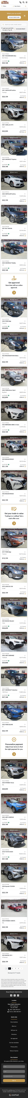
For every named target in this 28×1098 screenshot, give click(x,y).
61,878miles (23, 426)
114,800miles (22, 692)
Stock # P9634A (5, 457)
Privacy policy (14, 1046)
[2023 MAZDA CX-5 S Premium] (14, 941)
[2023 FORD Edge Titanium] (14, 307)
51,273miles (23, 623)
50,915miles (23, 357)
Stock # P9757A (5, 319)
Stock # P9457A (5, 815)
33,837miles (23, 957)
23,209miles (23, 784)
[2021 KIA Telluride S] (14, 215)
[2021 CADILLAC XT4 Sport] (14, 111)
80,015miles (23, 588)
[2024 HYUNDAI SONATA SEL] (14, 907)
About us (14, 1026)
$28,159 (5, 962)
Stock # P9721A (5, 192)
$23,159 (5, 97)
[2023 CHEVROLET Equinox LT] (14, 146)
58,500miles (23, 726)
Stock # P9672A (5, 849)
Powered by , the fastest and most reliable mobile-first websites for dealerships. (14, 1091)
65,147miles (23, 657)
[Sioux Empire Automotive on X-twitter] (14, 995)
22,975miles (23, 923)
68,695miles (23, 392)
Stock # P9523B (5, 653)
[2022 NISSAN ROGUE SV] (14, 445)
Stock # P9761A (5, 918)
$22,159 (5, 200)
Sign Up (14, 1080)
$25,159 (5, 893)
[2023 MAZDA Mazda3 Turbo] (14, 607)
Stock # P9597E (5, 722)
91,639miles (23, 196)
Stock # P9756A (5, 353)
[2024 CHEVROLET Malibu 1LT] (14, 249)
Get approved (14, 1038)
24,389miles (23, 888)
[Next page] (21, 968)
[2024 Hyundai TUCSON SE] (14, 872)
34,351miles (23, 161)
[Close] (25, 15)
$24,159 (5, 362)
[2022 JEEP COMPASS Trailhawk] (14, 803)
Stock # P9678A (5, 226)
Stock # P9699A (5, 780)
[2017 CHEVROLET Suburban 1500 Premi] (14, 676)
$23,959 (5, 131)
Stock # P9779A (5, 550)
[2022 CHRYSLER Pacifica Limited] (14, 180)
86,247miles (23, 323)
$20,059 (5, 789)
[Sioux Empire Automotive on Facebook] (10, 995)
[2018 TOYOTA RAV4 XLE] (14, 838)
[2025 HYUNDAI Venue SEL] (14, 769)
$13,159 (5, 558)
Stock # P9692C (5, 953)
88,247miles (23, 92)
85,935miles (23, 127)
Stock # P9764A (5, 584)
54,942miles (23, 265)
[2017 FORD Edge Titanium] (14, 538)
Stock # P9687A (5, 54)
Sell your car (14, 1030)
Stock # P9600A (5, 688)
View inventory (14, 1022)
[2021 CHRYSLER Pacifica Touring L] (14, 76)
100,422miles (22, 854)
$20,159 (5, 593)
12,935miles (23, 819)
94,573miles (23, 496)
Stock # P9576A (5, 491)
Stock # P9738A (5, 884)
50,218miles (23, 461)
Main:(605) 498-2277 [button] (15, 1009)
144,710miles (22, 554)
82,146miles (23, 230)
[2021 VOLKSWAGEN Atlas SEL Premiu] (14, 42)
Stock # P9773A (5, 388)
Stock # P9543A (5, 261)
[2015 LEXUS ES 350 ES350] (14, 573)
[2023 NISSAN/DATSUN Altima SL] (14, 342)
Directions (14, 1034)
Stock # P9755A (5, 157)
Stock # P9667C (5, 88)
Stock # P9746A (5, 619)
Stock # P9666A (5, 422)
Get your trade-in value (14, 17)
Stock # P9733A (5, 123)
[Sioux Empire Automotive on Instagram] (17, 995)
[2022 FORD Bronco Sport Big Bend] (14, 376)
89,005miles (23, 58)
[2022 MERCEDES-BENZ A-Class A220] (14, 411)
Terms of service (14, 1051)
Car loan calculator (14, 1042)
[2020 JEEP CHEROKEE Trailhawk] (14, 642)
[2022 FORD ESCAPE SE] (14, 711)
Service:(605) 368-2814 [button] (15, 1011)
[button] (20, 2)
